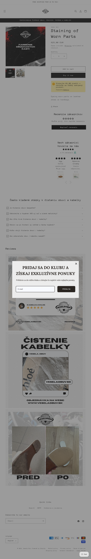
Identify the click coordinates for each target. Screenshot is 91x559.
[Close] (76, 263)
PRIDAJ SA (66, 289)
